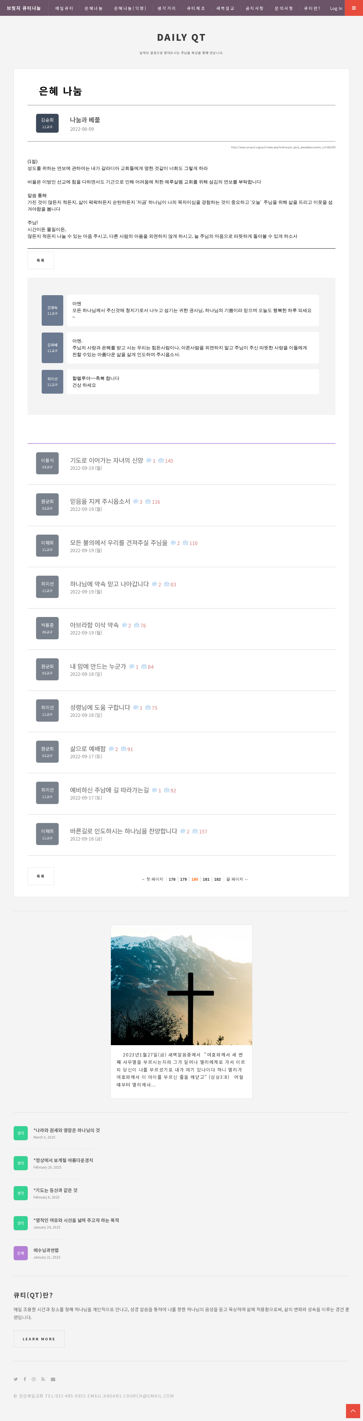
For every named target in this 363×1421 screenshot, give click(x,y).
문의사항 (284, 8)
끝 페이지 (234, 879)
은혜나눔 (94, 8)
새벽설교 (225, 8)
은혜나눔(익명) (130, 8)
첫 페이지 (154, 879)
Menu (354, 8)
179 (183, 879)
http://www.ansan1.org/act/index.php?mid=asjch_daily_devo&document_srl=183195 (283, 147)
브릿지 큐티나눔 (24, 8)
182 (217, 879)
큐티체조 (196, 8)
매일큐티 (64, 8)
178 (172, 879)
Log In (336, 8)
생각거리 (166, 8)
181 (206, 879)
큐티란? (312, 8)
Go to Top (353, 1411)
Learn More (39, 1338)
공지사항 (255, 8)
